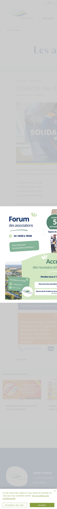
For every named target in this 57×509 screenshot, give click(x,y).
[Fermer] (53, 492)
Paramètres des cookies (15, 505)
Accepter (42, 505)
